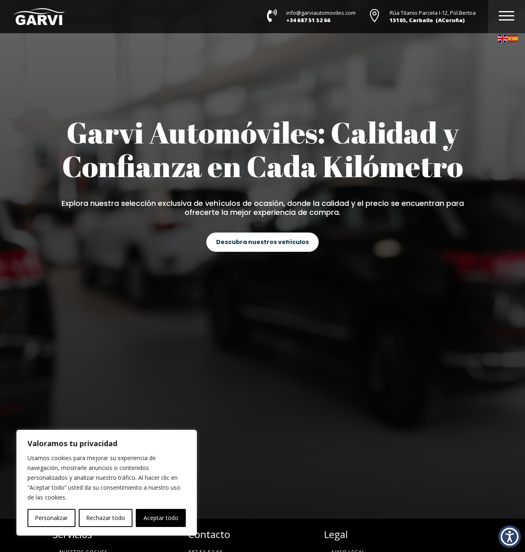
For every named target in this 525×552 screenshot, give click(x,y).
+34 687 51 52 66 (308, 20)
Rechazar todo (105, 518)
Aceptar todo (161, 518)
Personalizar (51, 518)
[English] (503, 38)
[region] (106, 483)
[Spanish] (513, 38)
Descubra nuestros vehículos (262, 242)
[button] (509, 536)
